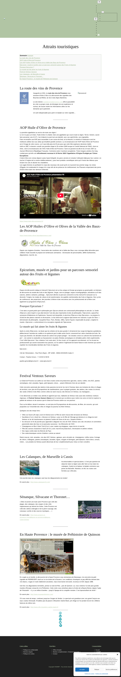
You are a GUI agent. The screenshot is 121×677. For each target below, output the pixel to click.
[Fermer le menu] (99, 1)
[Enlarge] (26, 94)
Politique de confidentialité (101, 673)
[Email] (60, 622)
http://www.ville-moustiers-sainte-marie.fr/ (44, 607)
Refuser (97, 669)
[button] (117, 654)
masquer (30, 55)
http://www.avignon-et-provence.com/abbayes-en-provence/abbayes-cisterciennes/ (35, 517)
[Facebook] (60, 613)
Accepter (82, 669)
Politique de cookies (89, 673)
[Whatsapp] (60, 619)
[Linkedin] (60, 616)
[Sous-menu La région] (103, 12)
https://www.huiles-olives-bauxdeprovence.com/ (35, 235)
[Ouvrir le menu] (96, 18)
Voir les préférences (111, 669)
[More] (60, 625)
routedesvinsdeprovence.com (53, 102)
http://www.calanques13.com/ (40, 482)
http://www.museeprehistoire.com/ (42, 594)
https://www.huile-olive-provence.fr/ (31, 221)
